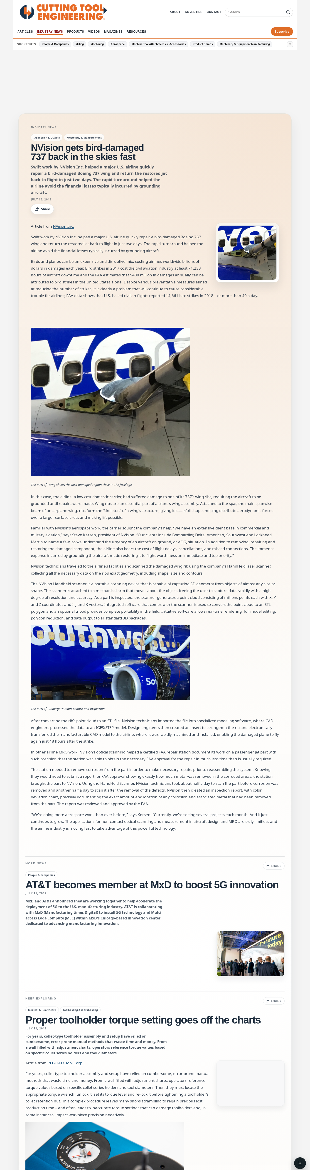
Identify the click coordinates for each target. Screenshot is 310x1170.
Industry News (50, 31)
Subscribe (282, 31)
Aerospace (118, 44)
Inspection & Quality (47, 137)
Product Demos (203, 44)
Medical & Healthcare (42, 1010)
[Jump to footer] (300, 1163)
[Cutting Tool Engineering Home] (63, 12)
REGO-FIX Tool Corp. (65, 1062)
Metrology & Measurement (84, 137)
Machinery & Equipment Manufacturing (245, 44)
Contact (214, 12)
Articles (25, 31)
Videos (94, 31)
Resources (136, 31)
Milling (80, 44)
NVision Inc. (63, 226)
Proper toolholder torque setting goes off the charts (143, 1020)
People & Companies (55, 44)
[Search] (288, 12)
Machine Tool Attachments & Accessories (159, 44)
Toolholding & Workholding (80, 1010)
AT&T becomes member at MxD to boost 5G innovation (151, 885)
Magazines (113, 31)
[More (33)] (290, 44)
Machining (97, 44)
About (175, 12)
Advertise (193, 12)
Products (75, 31)
